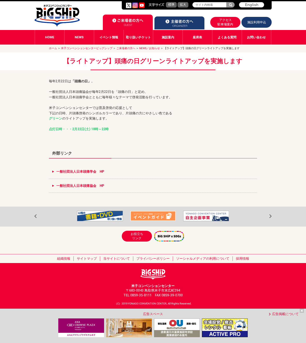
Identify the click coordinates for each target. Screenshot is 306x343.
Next (270, 216)
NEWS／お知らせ (149, 48)
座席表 (197, 37)
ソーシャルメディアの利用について (202, 259)
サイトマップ (87, 259)
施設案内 (168, 37)
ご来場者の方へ (125, 48)
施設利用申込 (256, 22)
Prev (35, 216)
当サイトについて (116, 259)
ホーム (53, 48)
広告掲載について (285, 314)
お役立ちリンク (137, 236)
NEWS (79, 37)
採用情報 (242, 259)
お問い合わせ (256, 37)
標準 (171, 4)
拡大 (183, 4)
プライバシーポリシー (153, 259)
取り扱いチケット (138, 37)
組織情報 (63, 259)
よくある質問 (227, 37)
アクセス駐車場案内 (225, 22)
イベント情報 (109, 37)
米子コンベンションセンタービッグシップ (86, 48)
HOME (49, 37)
